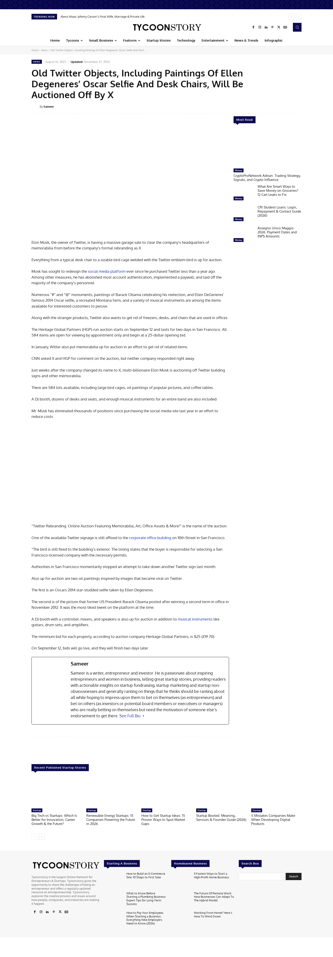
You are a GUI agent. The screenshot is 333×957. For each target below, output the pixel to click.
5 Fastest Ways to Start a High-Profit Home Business (211, 875)
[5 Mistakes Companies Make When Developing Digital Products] (276, 792)
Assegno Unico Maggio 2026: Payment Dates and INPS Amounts (277, 232)
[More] (304, 106)
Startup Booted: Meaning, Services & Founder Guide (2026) (221, 817)
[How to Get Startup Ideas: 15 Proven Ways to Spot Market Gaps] (166, 792)
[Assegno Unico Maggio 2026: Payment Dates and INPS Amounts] (244, 235)
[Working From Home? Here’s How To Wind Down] (180, 919)
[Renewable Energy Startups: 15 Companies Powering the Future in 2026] (111, 792)
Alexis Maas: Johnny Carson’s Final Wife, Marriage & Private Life (102, 16)
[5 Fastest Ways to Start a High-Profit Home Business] (180, 880)
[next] (299, 16)
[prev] (291, 16)
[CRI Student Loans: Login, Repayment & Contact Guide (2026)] (244, 214)
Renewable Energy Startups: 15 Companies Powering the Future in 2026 (110, 819)
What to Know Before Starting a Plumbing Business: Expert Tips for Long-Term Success (146, 898)
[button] (297, 27)
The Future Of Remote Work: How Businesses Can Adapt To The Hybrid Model (214, 896)
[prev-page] (34, 837)
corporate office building (150, 537)
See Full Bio (130, 715)
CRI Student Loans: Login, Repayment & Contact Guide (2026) (279, 211)
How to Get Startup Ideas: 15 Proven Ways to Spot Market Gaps (163, 819)
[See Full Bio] (143, 716)
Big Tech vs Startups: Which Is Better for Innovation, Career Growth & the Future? (54, 819)
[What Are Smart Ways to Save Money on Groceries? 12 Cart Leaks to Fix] (244, 193)
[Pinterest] (272, 27)
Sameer (48, 106)
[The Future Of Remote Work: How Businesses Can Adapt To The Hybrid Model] (180, 900)
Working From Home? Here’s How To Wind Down (213, 914)
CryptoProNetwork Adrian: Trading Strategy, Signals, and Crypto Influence (267, 177)
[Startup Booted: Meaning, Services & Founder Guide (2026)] (221, 792)
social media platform (106, 271)
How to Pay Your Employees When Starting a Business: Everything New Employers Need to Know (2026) (144, 918)
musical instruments (195, 619)
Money (238, 170)
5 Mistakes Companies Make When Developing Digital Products (273, 819)
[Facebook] (253, 27)
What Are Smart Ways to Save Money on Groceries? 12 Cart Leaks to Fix (278, 190)
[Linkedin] (266, 27)
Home (34, 50)
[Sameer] (35, 106)
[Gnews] (285, 27)
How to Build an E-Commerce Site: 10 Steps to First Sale (145, 875)
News (44, 50)
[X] (279, 27)
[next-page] (41, 837)
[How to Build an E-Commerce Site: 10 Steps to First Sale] (113, 880)
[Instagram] (260, 27)
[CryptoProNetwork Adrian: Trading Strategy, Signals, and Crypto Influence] (268, 148)
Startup (37, 810)
